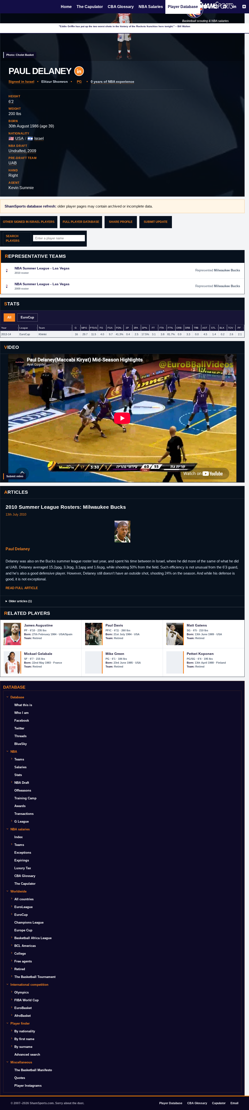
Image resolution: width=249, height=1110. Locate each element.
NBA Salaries (151, 7)
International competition (29, 984)
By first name (24, 1039)
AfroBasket (22, 1016)
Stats (18, 775)
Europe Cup (23, 930)
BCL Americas (25, 946)
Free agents (23, 961)
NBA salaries (20, 829)
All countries (24, 899)
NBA (13, 751)
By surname (23, 1047)
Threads (20, 736)
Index (18, 837)
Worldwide (18, 891)
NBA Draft (21, 783)
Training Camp (25, 798)
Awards (20, 806)
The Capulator (90, 7)
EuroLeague (23, 907)
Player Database (183, 7)
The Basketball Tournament (34, 977)
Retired (19, 969)
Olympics (21, 992)
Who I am (21, 713)
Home (66, 7)
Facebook (21, 720)
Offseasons (22, 790)
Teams (19, 759)
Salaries (20, 767)
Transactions (24, 814)
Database (17, 697)
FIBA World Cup (26, 1000)
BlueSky (20, 744)
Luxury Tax (22, 868)
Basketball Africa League (33, 938)
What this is (23, 705)
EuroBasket (23, 1008)
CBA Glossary (121, 7)
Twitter (19, 728)
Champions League (29, 922)
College (20, 953)
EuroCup (21, 915)
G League (21, 821)
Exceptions (22, 852)
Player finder (20, 1023)
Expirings (21, 860)
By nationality (24, 1031)
